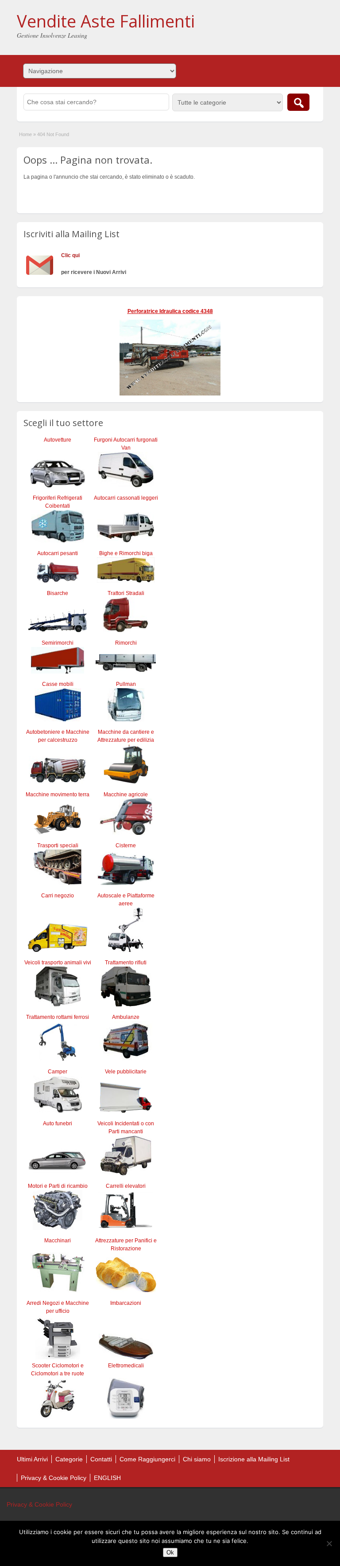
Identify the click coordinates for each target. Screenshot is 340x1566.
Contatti (101, 1459)
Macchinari (57, 1240)
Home (25, 134)
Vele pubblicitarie (126, 1072)
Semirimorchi (57, 643)
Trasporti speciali (57, 845)
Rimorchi (126, 643)
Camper (57, 1072)
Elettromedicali (126, 1365)
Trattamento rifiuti (126, 962)
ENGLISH (107, 1477)
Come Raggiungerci (147, 1459)
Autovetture (57, 440)
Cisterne (126, 845)
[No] (329, 1543)
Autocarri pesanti (57, 553)
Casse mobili (57, 684)
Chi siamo (197, 1459)
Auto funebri (57, 1123)
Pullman (126, 684)
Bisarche (57, 593)
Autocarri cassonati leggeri (126, 498)
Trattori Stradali (126, 593)
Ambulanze (125, 1017)
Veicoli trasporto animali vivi (57, 962)
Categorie (69, 1459)
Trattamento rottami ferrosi (57, 1017)
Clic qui (70, 255)
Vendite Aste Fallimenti (106, 20)
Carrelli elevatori (126, 1186)
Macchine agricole (126, 794)
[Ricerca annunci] (298, 102)
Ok (170, 1552)
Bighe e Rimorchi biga (126, 553)
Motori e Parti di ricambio (58, 1186)
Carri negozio (57, 896)
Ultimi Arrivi (32, 1459)
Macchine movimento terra (57, 794)
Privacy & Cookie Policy (53, 1477)
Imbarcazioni (125, 1303)
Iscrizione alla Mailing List (254, 1459)
